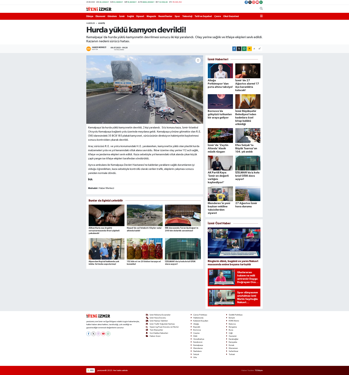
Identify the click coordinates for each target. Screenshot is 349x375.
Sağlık (130, 16)
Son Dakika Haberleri (159, 333)
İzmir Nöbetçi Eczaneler (160, 315)
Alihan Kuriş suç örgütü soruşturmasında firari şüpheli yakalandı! (104, 230)
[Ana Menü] (261, 16)
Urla (195, 357)
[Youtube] (103, 334)
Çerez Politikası (200, 315)
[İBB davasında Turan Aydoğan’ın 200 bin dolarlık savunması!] (183, 215)
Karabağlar (233, 339)
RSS (92, 370)
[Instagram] (98, 334)
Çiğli (231, 333)
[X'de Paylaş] (239, 48)
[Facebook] (88, 334)
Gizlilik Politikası (236, 315)
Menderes (198, 348)
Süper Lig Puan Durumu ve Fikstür (164, 327)
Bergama (233, 327)
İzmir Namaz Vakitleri (159, 321)
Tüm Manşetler (156, 330)
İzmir (122, 16)
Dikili (195, 336)
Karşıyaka (233, 342)
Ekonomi (100, 16)
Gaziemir (233, 336)
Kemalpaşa (198, 345)
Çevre (217, 16)
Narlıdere (197, 351)
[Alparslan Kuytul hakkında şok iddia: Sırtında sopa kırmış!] (106, 249)
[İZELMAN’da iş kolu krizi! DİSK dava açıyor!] (183, 249)
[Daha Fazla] (249, 48)
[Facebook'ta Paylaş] (234, 48)
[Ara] (261, 9)
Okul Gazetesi (231, 16)
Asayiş (101, 23)
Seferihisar (233, 351)
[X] (93, 334)
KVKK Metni (234, 321)
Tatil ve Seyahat (203, 16)
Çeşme (196, 333)
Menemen (233, 348)
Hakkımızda (198, 318)
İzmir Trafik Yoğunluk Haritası (162, 324)
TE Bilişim (259, 370)
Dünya (89, 16)
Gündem (112, 16)
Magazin (151, 16)
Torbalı (232, 354)
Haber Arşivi (155, 336)
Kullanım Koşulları (200, 321)
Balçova (232, 324)
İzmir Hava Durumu (158, 318)
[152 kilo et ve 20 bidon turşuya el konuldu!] (145, 249)
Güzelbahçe (198, 339)
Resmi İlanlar (165, 16)
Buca (231, 330)
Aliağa (196, 324)
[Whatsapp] (108, 334)
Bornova (197, 330)
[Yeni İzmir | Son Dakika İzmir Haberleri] (98, 8)
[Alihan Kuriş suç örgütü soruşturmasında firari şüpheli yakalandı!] (106, 215)
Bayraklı (196, 327)
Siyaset (140, 16)
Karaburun (197, 342)
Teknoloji (187, 16)
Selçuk (196, 354)
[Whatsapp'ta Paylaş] (244, 48)
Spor (177, 16)
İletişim (232, 318)
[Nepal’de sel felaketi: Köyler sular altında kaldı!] (145, 215)
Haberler (90, 23)
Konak (231, 345)
